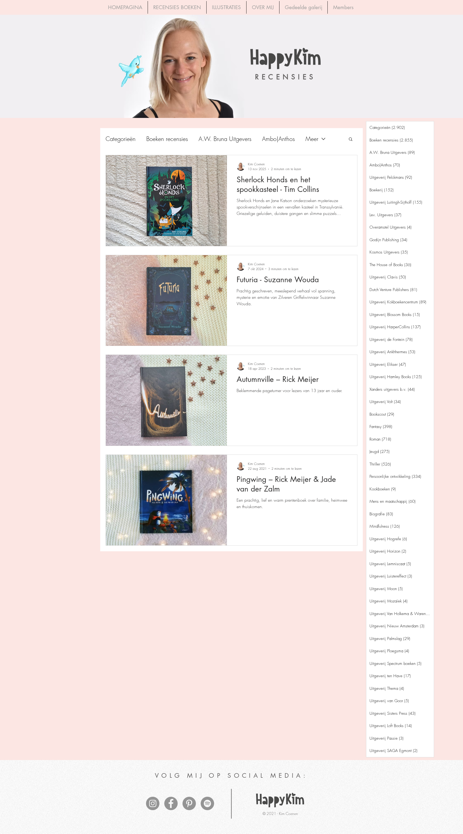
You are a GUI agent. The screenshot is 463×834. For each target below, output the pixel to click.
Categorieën (121, 139)
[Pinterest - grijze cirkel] (189, 803)
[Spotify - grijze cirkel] (207, 803)
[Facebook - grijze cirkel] (171, 803)
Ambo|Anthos (278, 139)
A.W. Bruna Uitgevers (225, 139)
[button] (350, 139)
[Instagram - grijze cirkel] (152, 803)
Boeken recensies (167, 139)
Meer (311, 139)
